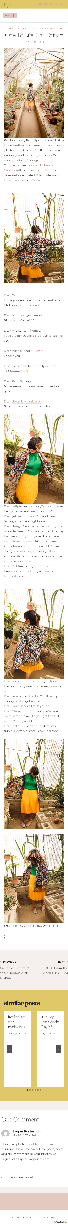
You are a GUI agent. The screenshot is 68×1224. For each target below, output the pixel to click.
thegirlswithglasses (26, 401)
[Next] (58, 1049)
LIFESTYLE (13, 28)
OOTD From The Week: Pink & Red (55, 968)
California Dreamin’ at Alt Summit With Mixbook (14, 970)
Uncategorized (51, 28)
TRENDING (30, 28)
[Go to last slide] (9, 1049)
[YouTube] (40, 4)
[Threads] (56, 4)
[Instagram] (35, 4)
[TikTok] (61, 4)
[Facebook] (45, 4)
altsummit (38, 350)
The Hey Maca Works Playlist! (50, 1022)
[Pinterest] (50, 4)
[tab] (27, 1090)
